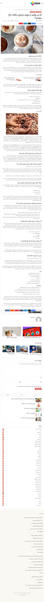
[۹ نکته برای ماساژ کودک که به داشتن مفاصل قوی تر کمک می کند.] (18, 79)
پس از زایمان (39, 461)
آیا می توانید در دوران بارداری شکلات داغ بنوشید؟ (28, 417)
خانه (40, 9)
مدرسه (40, 496)
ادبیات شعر (39, 432)
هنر (40, 430)
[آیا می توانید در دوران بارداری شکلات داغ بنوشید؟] (39, 419)
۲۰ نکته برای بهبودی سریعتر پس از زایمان (29, 77)
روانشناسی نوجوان (38, 444)
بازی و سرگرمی (38, 472)
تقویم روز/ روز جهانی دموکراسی (30, 413)
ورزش (40, 449)
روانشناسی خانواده (37, 446)
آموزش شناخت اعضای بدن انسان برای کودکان (28, 403)
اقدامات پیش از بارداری (24, 353)
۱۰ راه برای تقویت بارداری (11, 353)
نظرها (8, 394)
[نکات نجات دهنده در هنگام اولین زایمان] (36, 349)
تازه (21, 394)
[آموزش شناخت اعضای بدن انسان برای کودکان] (39, 405)
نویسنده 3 (38, 20)
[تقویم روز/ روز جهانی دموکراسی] (39, 415)
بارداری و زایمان (31, 9)
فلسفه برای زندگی (38, 470)
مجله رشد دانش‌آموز (37, 479)
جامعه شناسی (38, 505)
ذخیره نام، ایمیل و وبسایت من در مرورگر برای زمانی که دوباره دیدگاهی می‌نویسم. (29, 386)
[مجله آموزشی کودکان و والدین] (35, 3)
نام (41, 377)
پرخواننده (35, 394)
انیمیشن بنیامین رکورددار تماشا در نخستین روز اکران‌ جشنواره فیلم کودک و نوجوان (23, 398)
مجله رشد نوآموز (38, 480)
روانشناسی (39, 439)
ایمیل (40, 381)
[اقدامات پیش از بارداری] (22, 349)
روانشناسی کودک (38, 441)
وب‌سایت (20, 381)
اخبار (40, 435)
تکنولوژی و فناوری (38, 498)
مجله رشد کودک (38, 477)
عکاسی (39, 434)
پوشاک (40, 458)
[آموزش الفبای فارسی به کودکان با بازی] (39, 410)
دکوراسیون (39, 453)
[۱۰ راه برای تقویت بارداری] (8, 349)
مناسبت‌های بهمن (38, 491)
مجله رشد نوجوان (38, 484)
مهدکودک (39, 494)
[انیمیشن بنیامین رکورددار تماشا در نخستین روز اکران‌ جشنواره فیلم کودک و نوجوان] (39, 400)
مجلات (40, 475)
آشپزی (40, 454)
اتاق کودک (39, 456)
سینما (40, 501)
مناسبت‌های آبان (38, 487)
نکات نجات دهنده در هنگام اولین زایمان (36, 354)
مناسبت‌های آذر (38, 489)
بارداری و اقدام (37, 9)
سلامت (40, 437)
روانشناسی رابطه (38, 442)
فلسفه (40, 503)
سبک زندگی (39, 451)
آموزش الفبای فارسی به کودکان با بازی (29, 408)
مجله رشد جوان (38, 482)
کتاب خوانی (39, 468)
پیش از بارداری (38, 463)
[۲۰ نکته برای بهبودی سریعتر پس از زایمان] (38, 79)
